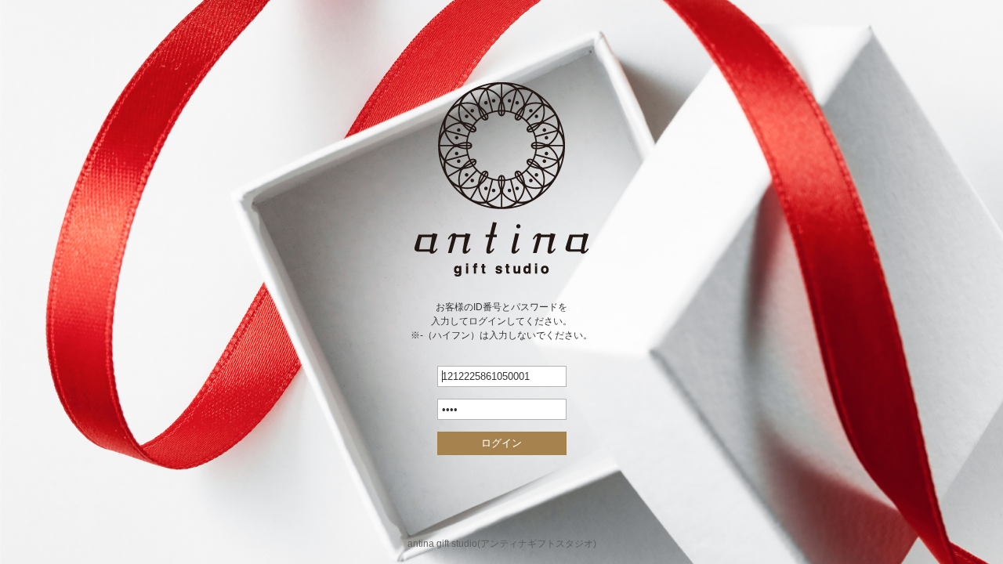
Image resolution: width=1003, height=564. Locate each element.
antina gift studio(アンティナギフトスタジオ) (501, 543)
